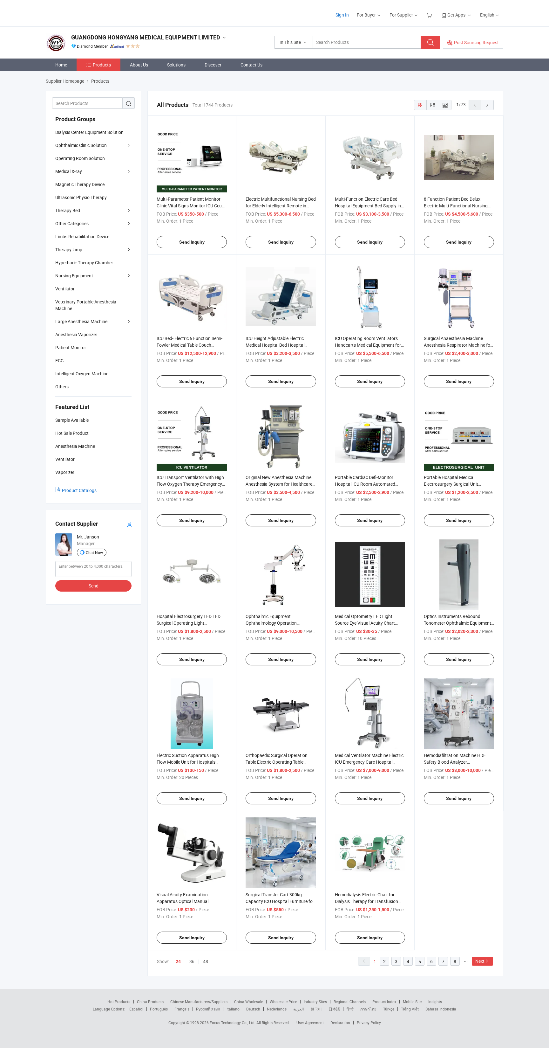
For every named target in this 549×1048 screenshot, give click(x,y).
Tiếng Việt (410, 1008)
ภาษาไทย (368, 1008)
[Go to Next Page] (487, 105)
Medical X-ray (68, 171)
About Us (139, 65)
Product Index (384, 1001)
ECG (59, 360)
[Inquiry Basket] (430, 15)
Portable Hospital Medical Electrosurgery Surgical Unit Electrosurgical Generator (451, 484)
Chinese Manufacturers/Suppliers (198, 1001)
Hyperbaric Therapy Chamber (84, 263)
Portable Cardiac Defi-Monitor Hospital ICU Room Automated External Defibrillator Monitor (365, 484)
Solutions (176, 65)
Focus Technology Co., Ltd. (233, 1022)
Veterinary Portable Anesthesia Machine (85, 305)
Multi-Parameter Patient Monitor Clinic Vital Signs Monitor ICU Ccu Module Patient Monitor (189, 205)
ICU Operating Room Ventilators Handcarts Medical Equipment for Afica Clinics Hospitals (368, 345)
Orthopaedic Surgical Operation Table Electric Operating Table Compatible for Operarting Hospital (280, 762)
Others (62, 387)
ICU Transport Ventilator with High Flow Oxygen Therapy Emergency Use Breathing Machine (190, 484)
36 (191, 961)
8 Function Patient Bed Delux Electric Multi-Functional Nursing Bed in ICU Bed (456, 205)
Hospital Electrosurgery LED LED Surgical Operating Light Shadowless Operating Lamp (188, 623)
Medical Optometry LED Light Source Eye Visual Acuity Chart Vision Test (365, 623)
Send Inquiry (192, 242)
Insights (435, 1001)
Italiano (233, 1008)
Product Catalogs (79, 490)
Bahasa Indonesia (440, 1008)
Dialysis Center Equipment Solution (89, 132)
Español (136, 1008)
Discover (213, 65)
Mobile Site (412, 1001)
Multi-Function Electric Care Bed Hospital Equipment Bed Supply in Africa (368, 205)
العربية (298, 1008)
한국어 (316, 1008)
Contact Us (251, 65)
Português (159, 1008)
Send (93, 586)
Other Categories (72, 223)
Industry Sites (315, 1001)
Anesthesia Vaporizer (76, 334)
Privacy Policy (369, 1022)
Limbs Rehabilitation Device (82, 236)
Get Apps (456, 15)
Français (181, 1008)
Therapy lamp (68, 249)
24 (178, 961)
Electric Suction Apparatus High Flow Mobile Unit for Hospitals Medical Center (188, 762)
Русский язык (208, 1008)
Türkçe (388, 1008)
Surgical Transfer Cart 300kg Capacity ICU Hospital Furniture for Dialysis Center (280, 901)
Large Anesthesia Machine (81, 321)
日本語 (334, 1008)
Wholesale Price (283, 1001)
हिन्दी (350, 1008)
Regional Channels (350, 1001)
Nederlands (277, 1008)
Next (480, 961)
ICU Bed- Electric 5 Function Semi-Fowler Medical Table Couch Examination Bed (189, 345)
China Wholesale (248, 1001)
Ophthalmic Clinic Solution (81, 145)
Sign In (342, 15)
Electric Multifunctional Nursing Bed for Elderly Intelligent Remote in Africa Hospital (281, 205)
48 (205, 961)
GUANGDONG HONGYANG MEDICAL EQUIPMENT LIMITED (145, 37)
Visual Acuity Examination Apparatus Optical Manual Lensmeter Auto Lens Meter (184, 901)
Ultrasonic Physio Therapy (81, 197)
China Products (150, 1001)
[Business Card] (129, 524)
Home (61, 65)
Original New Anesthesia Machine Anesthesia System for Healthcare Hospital (279, 484)
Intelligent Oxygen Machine (81, 374)
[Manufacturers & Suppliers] (86, 12)
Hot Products (118, 1001)
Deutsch (253, 1008)
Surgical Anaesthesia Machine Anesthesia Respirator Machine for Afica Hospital (458, 345)
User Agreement (310, 1022)
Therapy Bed (67, 210)
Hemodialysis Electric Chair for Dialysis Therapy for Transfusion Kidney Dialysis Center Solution (366, 901)
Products (102, 65)
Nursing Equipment (74, 276)
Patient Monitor (70, 347)
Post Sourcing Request (476, 42)
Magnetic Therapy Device (80, 184)
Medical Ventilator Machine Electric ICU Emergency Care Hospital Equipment (369, 762)
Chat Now (94, 552)
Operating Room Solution (80, 158)
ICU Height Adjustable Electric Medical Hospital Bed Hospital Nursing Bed (275, 345)
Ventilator (65, 289)
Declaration (340, 1022)
